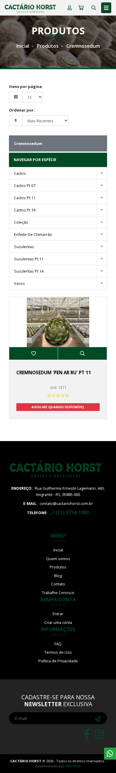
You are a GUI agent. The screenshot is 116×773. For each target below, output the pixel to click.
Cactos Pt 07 (24, 185)
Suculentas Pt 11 (28, 259)
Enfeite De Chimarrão (33, 234)
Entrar (58, 613)
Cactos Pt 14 (24, 210)
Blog (58, 575)
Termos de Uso (58, 652)
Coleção (21, 222)
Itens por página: (26, 86)
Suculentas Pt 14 (28, 271)
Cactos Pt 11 (24, 197)
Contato (58, 584)
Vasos (19, 283)
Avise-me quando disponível (58, 407)
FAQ (58, 644)
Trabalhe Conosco (58, 592)
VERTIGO (73, 766)
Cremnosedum (83, 46)
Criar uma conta (58, 622)
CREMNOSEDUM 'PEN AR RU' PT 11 (53, 372)
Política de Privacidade (58, 661)
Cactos (20, 173)
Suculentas (24, 246)
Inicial (22, 46)
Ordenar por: (22, 110)
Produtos (48, 46)
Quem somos (58, 558)
